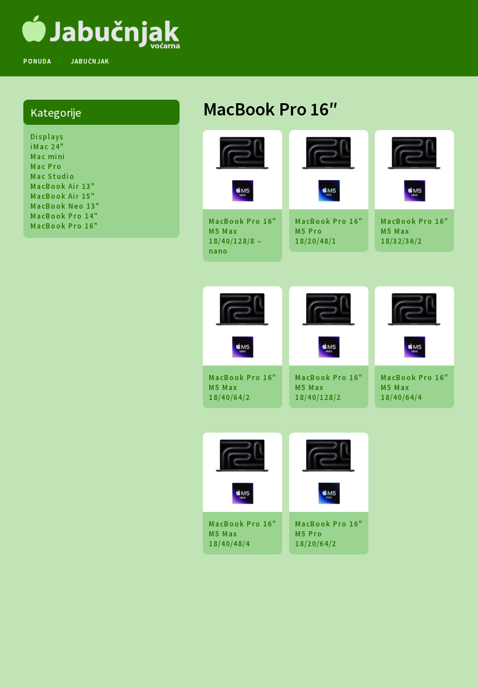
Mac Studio (52, 176)
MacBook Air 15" (62, 196)
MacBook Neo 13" (65, 206)
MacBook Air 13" (62, 186)
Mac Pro (46, 166)
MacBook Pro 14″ (64, 216)
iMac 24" (47, 147)
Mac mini (47, 157)
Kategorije (55, 112)
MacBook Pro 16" (64, 226)
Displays (47, 137)
